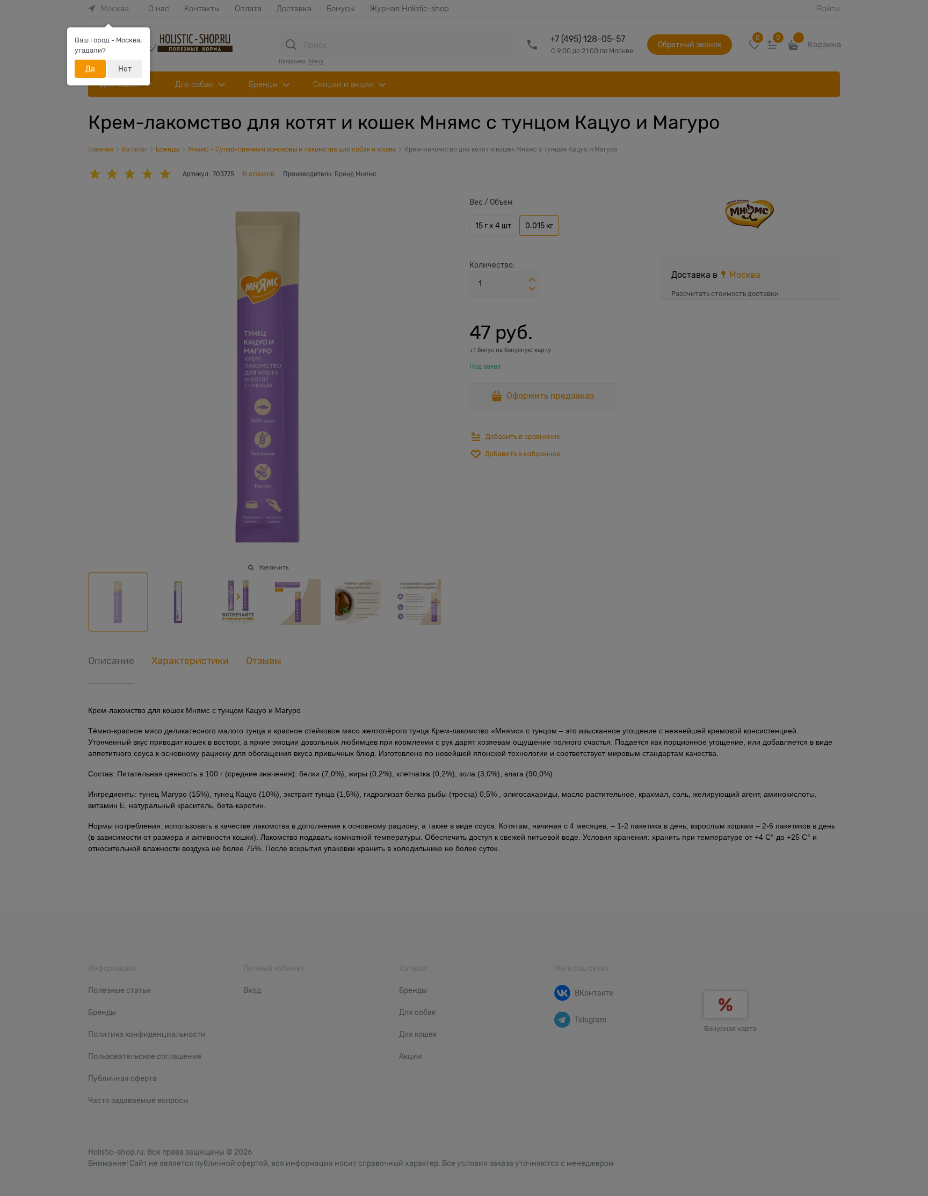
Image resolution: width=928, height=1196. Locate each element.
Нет (125, 68)
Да (90, 68)
